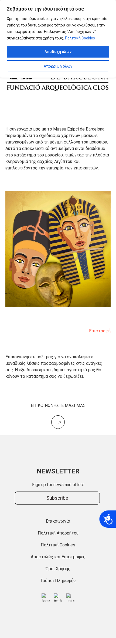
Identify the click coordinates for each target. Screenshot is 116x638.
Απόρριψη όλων (58, 66)
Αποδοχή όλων (58, 51)
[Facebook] (46, 597)
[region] (58, 39)
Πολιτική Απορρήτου (58, 533)
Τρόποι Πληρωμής (58, 580)
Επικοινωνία (58, 521)
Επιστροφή (100, 330)
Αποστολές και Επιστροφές (58, 556)
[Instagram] (58, 597)
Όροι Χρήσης (58, 568)
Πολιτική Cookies (80, 38)
